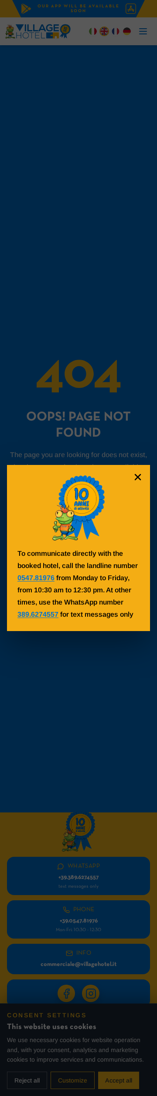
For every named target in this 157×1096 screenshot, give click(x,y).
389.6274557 (37, 614)
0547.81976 (36, 577)
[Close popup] (138, 477)
